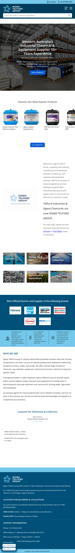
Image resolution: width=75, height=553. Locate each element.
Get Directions (37, 421)
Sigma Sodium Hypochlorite (28, 128)
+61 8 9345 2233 (66, 2)
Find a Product (37, 72)
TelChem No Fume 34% (51, 128)
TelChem (46, 231)
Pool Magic (57, 231)
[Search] (69, 15)
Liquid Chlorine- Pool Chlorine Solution (10, 128)
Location (53, 2)
